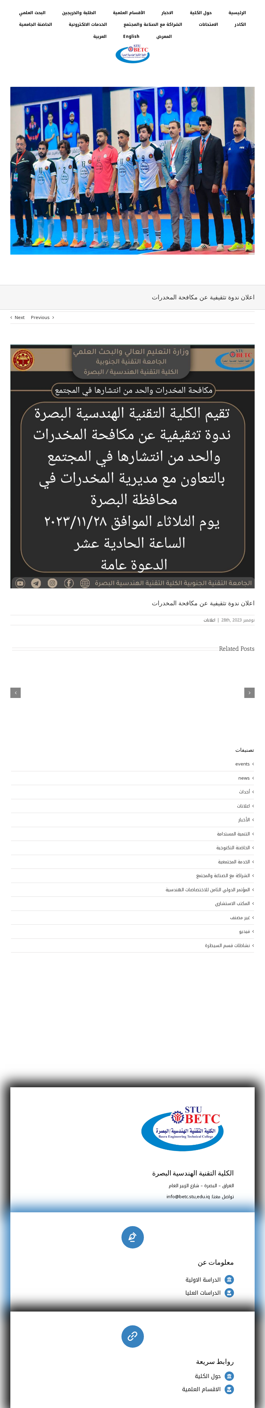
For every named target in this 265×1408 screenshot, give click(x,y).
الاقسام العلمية (201, 1389)
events (242, 764)
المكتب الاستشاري (232, 903)
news (244, 778)
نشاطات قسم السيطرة (227, 945)
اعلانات (209, 620)
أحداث (244, 792)
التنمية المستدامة (233, 834)
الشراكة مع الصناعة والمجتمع (223, 875)
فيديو (244, 931)
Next (19, 317)
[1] (132, 44)
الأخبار (244, 819)
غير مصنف (240, 917)
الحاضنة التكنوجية (233, 847)
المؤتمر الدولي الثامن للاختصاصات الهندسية (208, 889)
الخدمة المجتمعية (234, 862)
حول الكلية (208, 1376)
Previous (40, 317)
